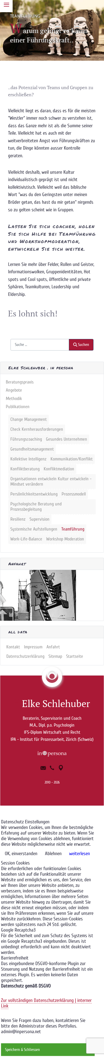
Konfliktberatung (25, 469)
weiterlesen (79, 853)
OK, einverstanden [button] (21, 853)
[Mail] (43, 768)
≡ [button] (6, 5)
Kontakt (13, 647)
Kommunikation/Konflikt (71, 459)
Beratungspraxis (20, 382)
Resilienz (17, 519)
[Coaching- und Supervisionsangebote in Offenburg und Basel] (52, 681)
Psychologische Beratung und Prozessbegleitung (36, 506)
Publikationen (18, 406)
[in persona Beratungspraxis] (61, 768)
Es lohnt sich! (32, 313)
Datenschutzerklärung (25, 656)
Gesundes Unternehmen (66, 439)
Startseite (74, 656)
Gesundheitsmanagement (32, 449)
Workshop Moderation (65, 539)
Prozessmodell (74, 494)
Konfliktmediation (59, 469)
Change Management (28, 419)
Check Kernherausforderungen (36, 429)
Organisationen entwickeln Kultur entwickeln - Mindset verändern (50, 481)
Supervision (39, 519)
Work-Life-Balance (26, 539)
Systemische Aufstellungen (33, 529)
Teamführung (72, 529)
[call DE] (52, 768)
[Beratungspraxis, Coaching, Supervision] (36, 593)
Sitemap (55, 656)
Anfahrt (53, 647)
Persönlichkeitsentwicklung (34, 494)
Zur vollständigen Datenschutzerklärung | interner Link (46, 1003)
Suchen (83, 344)
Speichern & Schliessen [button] (22, 1049)
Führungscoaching (26, 439)
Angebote (14, 390)
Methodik (14, 398)
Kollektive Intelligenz (28, 459)
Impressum (33, 647)
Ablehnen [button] (53, 853)
